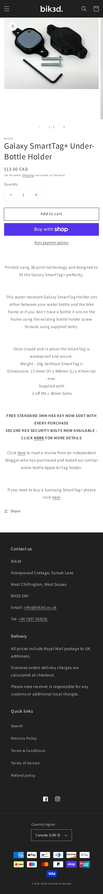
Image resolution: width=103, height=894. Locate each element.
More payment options (51, 242)
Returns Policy (24, 738)
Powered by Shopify (59, 883)
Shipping (28, 175)
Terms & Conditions (28, 750)
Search (17, 725)
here (22, 452)
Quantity (11, 184)
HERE (39, 437)
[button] (7, 9)
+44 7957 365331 (33, 618)
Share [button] (15, 511)
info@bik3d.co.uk (40, 607)
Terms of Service (25, 762)
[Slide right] (64, 127)
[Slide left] (39, 127)
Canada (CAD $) (48, 835)
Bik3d (44, 883)
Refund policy (23, 775)
